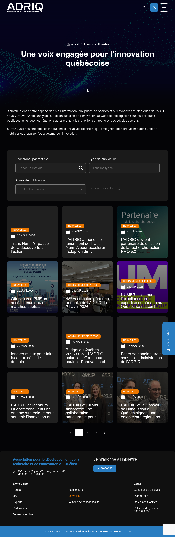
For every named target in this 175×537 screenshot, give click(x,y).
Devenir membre (23, 514)
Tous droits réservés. (76, 531)
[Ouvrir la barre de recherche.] (144, 7)
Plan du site (141, 496)
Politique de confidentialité (83, 502)
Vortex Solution (120, 531)
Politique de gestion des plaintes (146, 510)
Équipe (17, 490)
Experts (17, 502)
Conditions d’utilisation (147, 490)
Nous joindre (75, 490)
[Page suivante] (104, 432)
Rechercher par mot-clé (31, 159)
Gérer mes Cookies (145, 502)
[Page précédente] (70, 432)
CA (15, 496)
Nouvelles (73, 496)
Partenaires (20, 508)
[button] (164, 7)
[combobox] (121, 168)
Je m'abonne (104, 468)
